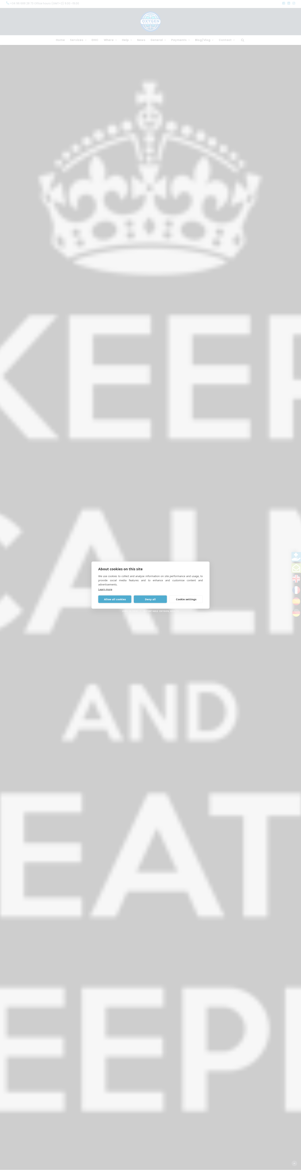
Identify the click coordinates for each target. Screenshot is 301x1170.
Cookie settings (186, 599)
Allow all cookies (115, 599)
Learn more (105, 589)
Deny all (150, 599)
